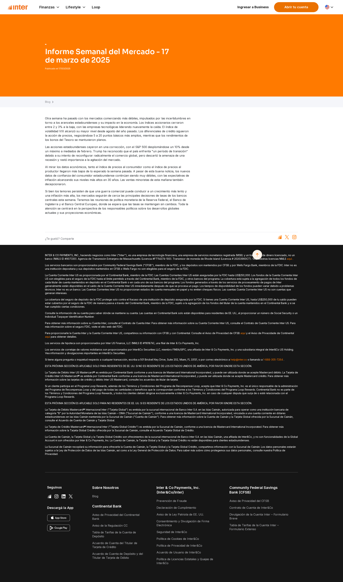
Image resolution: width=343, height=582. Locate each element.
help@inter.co (239, 359)
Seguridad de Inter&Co (171, 532)
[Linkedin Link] (63, 496)
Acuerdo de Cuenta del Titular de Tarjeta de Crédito (114, 545)
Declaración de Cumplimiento (176, 507)
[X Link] (71, 496)
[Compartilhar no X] (287, 237)
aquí (289, 258)
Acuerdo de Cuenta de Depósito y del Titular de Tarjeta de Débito (117, 555)
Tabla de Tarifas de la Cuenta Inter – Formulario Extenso (254, 527)
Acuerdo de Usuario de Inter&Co (178, 552)
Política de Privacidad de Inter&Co (179, 545)
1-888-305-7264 (273, 359)
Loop (96, 7)
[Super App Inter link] (49, 496)
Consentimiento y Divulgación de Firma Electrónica (182, 523)
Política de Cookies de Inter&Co (177, 539)
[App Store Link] (58, 517)
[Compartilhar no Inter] (279, 237)
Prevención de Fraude (171, 501)
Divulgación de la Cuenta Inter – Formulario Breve (258, 516)
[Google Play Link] (58, 527)
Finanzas (47, 7)
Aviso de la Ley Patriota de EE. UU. (180, 514)
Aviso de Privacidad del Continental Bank (116, 517)
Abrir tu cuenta (296, 7)
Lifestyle (73, 7)
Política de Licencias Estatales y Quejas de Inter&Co (184, 561)
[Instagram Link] (56, 496)
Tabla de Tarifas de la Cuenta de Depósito (114, 534)
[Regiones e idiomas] (329, 7)
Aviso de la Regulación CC (110, 525)
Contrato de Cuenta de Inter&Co (251, 507)
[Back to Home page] (18, 7)
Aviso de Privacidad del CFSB (249, 501)
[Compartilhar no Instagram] (294, 237)
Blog (47, 101)
